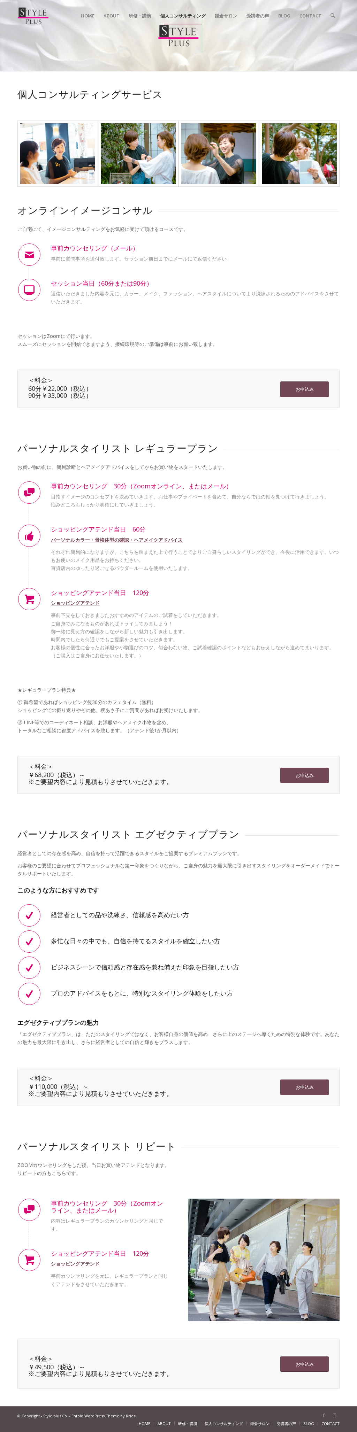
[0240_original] (138, 154)
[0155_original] (57, 154)
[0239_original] (218, 154)
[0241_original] (299, 154)
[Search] (333, 15)
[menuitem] (87, 15)
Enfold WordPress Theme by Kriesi (103, 1415)
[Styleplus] (33, 15)
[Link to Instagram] (334, 1415)
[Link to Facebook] (324, 1415)
